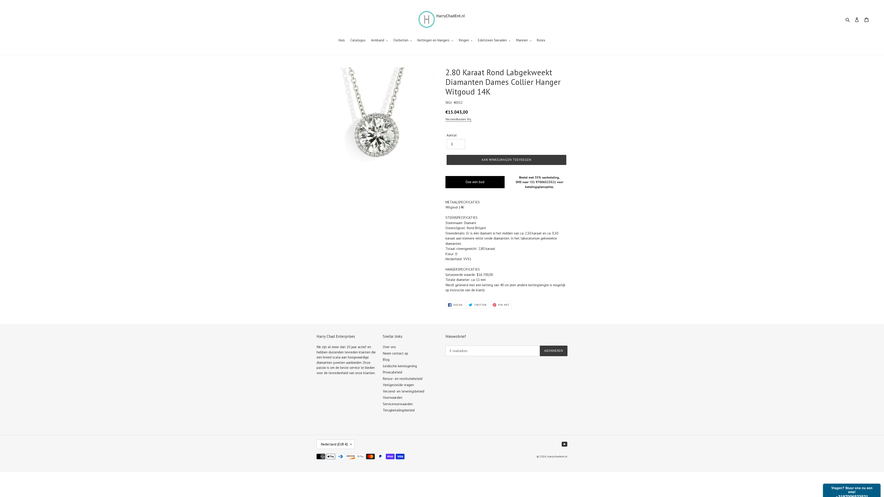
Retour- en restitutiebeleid (402, 378)
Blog (386, 359)
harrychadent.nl (557, 456)
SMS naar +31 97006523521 (536, 182)
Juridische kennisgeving (400, 366)
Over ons (389, 347)
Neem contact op (395, 353)
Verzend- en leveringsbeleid (403, 391)
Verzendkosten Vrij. (458, 119)
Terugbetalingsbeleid (399, 410)
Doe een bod (475, 182)
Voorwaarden (392, 397)
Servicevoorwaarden (398, 404)
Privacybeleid (392, 372)
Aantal (452, 135)
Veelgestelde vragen (398, 385)
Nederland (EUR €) (334, 444)
